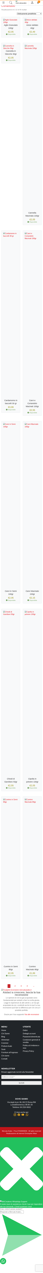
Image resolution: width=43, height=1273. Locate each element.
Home (3, 1030)
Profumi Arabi (6, 1046)
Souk (3, 1049)
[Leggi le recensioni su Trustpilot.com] (16, 990)
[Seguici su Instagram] (15, 1114)
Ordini (25, 1030)
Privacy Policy (28, 1051)
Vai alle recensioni (32, 1014)
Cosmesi (4, 1043)
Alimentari (5, 1040)
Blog (3, 1037)
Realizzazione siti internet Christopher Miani (21, 1133)
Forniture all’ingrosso (9, 1052)
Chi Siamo (5, 1034)
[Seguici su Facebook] (19, 1114)
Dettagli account (29, 1034)
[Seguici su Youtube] (23, 1114)
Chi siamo (5, 1056)
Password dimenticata (31, 1037)
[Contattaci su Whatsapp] (27, 1114)
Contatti (4, 1059)
